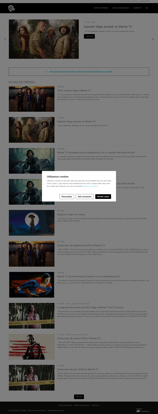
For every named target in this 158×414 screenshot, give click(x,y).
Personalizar (67, 196)
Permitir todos (103, 196)
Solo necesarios (84, 196)
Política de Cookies (90, 186)
